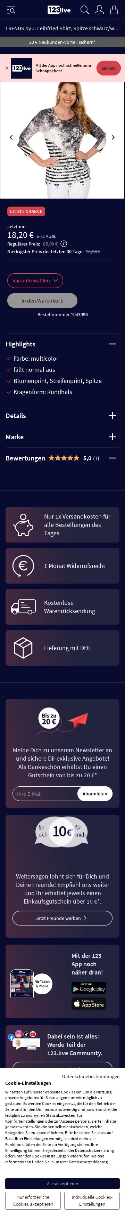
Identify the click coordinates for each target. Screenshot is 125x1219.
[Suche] (84, 9)
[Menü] (11, 9)
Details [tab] (16, 415)
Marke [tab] (15, 436)
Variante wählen (31, 280)
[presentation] (12, 137)
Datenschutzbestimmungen (91, 1076)
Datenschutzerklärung (88, 1161)
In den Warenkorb (43, 300)
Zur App (109, 68)
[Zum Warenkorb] (113, 9)
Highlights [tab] (20, 343)
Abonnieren (95, 794)
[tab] (62, 458)
